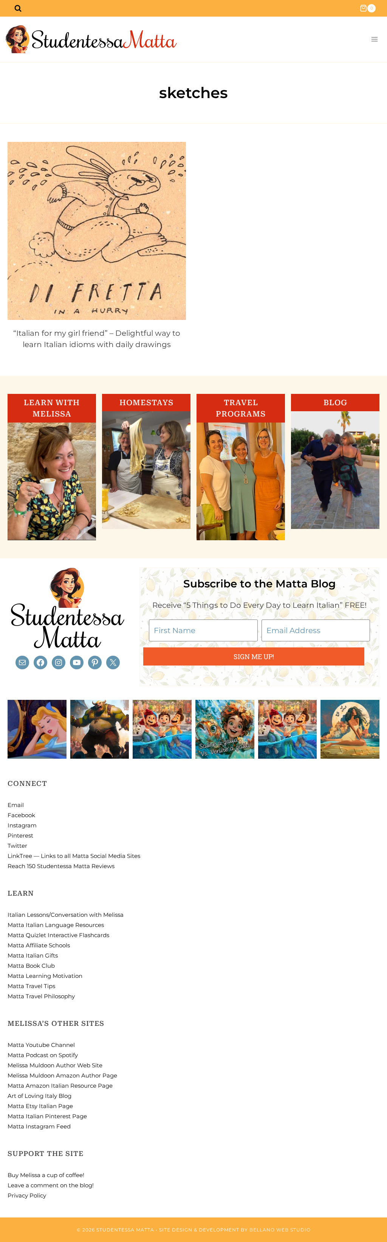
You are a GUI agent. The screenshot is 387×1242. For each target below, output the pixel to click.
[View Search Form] (17, 8)
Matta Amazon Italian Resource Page (60, 1085)
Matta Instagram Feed (39, 1126)
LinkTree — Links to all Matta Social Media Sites (74, 855)
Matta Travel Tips (31, 986)
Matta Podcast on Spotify (43, 1055)
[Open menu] (374, 39)
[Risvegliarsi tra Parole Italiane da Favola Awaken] (37, 729)
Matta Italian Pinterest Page (47, 1116)
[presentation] (97, 231)
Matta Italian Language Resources (56, 924)
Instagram (22, 825)
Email (16, 805)
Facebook (21, 815)
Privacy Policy (27, 1195)
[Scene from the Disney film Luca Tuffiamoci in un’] (162, 729)
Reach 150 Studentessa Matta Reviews (61, 866)
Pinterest (20, 835)
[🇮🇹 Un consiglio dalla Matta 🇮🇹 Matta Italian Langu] (224, 729)
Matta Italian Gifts (33, 955)
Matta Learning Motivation (45, 975)
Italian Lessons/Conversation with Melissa (66, 914)
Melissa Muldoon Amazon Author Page (62, 1075)
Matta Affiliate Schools (39, 945)
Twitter (17, 845)
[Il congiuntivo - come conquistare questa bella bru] (99, 729)
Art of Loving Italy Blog (39, 1095)
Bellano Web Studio (280, 1230)
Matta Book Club (31, 965)
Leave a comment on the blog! (51, 1185)
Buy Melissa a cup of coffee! (46, 1175)
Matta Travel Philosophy (41, 996)
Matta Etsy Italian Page (40, 1106)
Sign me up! (254, 656)
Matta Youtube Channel (41, 1044)
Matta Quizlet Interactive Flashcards (58, 935)
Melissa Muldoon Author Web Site (55, 1065)
